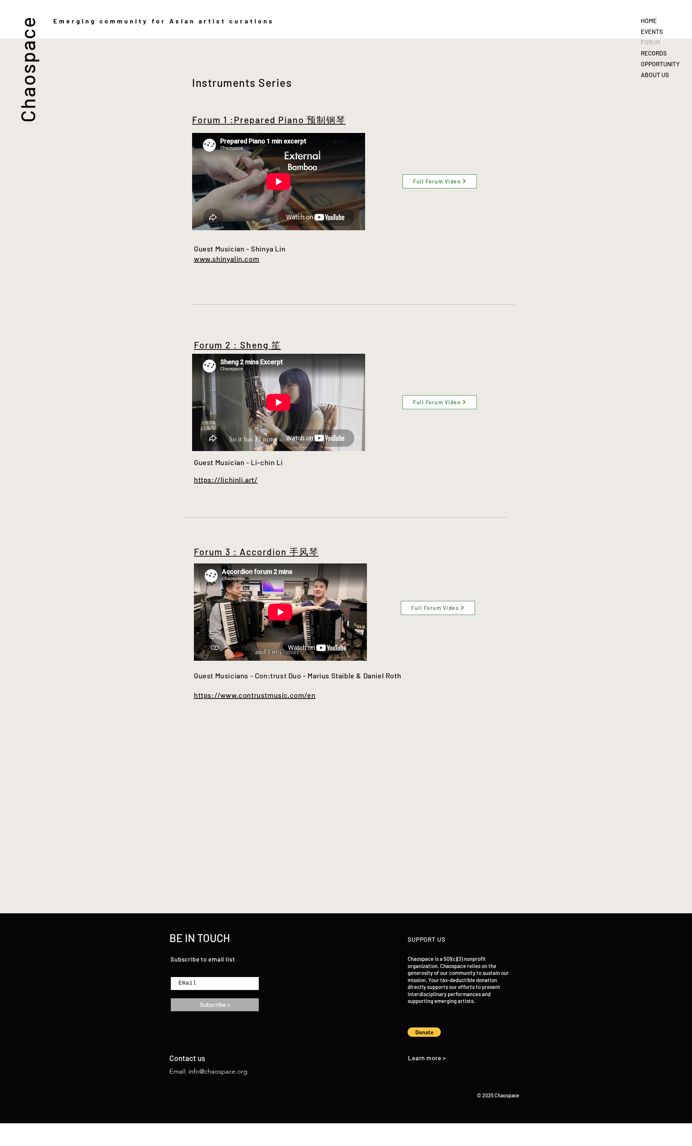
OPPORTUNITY (660, 63)
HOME (649, 20)
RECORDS (654, 53)
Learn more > (427, 1057)
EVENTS (652, 31)
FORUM (650, 42)
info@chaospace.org (217, 1071)
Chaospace (27, 69)
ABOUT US (655, 74)
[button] (424, 1032)
